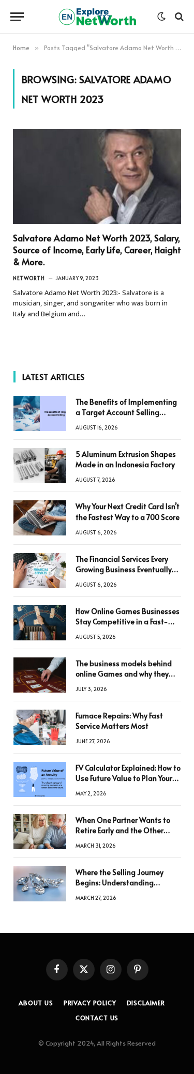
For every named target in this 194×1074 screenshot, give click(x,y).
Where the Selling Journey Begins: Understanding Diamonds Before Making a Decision (122, 887)
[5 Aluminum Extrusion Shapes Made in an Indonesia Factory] (39, 465)
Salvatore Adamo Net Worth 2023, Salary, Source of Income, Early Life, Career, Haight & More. (97, 250)
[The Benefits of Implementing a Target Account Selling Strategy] (39, 413)
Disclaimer (146, 1003)
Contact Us (97, 1018)
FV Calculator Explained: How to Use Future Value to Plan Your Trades (128, 778)
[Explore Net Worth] (97, 16)
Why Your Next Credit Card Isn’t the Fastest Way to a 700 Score (128, 511)
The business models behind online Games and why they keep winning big (124, 673)
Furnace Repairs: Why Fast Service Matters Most (119, 721)
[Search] (178, 16)
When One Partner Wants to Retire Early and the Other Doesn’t (123, 830)
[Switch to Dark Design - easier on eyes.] (161, 16)
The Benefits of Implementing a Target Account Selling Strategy (126, 412)
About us (36, 1003)
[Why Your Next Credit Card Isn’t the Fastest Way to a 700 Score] (39, 517)
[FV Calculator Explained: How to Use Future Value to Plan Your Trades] (39, 779)
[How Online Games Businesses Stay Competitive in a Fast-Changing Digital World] (39, 622)
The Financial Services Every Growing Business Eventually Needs (124, 569)
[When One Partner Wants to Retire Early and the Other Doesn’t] (39, 831)
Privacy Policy (90, 1003)
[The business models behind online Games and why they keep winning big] (39, 675)
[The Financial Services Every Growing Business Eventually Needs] (39, 570)
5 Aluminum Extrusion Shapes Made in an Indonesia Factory (126, 459)
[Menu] (17, 16)
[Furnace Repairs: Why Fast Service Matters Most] (39, 727)
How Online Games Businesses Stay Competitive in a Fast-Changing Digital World (128, 621)
